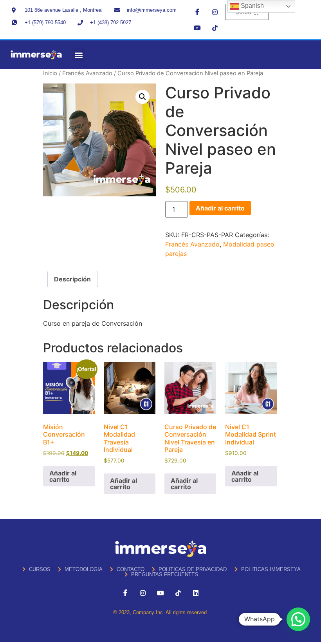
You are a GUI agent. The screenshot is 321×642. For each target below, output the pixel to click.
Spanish (251, 5)
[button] (78, 54)
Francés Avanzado (87, 73)
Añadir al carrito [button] (62, 476)
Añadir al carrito (220, 208)
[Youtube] (197, 27)
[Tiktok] (215, 27)
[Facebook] (197, 12)
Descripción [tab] (72, 279)
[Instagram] (215, 12)
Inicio (50, 73)
